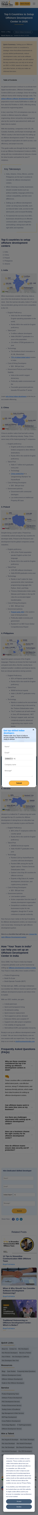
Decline (19, 1507)
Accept (19, 1501)
